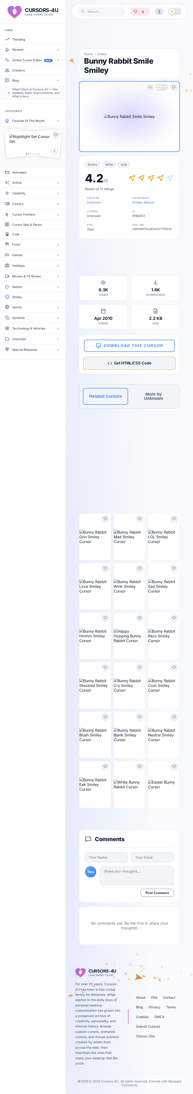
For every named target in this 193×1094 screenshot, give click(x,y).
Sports (17, 307)
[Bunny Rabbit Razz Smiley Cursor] (164, 636)
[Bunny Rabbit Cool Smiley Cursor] (164, 685)
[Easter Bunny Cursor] (164, 784)
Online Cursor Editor (31, 60)
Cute (15, 234)
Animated (19, 172)
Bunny (92, 164)
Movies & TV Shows (26, 276)
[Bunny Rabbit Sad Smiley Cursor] (164, 586)
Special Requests (24, 349)
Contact (169, 997)
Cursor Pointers (23, 214)
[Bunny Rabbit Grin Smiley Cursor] (95, 536)
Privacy (155, 1007)
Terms (171, 1007)
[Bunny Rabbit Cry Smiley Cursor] (129, 685)
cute (124, 164)
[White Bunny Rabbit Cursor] (129, 784)
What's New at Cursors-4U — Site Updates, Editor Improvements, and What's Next (35, 93)
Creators (18, 70)
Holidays (18, 265)
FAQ (154, 997)
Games (17, 255)
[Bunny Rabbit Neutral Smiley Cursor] (164, 735)
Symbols (18, 318)
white (109, 164)
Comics (18, 204)
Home (88, 54)
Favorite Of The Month (28, 121)
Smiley (17, 297)
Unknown (94, 202)
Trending (18, 39)
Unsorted (19, 339)
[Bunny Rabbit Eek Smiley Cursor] (95, 784)
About (140, 997)
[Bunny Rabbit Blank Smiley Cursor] (129, 735)
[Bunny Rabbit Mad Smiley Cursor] (129, 536)
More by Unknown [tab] (153, 396)
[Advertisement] (129, 34)
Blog (15, 80)
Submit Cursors (148, 1026)
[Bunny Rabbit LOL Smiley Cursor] (164, 536)
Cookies (142, 1017)
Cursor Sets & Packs (27, 224)
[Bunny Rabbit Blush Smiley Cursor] (95, 735)
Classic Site (145, 1036)
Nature (17, 287)
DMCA (159, 1017)
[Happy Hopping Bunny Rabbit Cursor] (129, 636)
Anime (17, 182)
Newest (18, 49)
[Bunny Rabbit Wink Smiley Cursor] (129, 586)
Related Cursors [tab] (105, 396)
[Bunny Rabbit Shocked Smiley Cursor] (95, 685)
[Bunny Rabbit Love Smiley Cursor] (95, 586)
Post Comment (157, 893)
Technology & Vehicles (28, 328)
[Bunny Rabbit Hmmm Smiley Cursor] (95, 636)
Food (16, 244)
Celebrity (18, 193)
